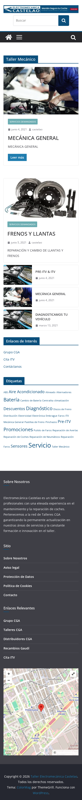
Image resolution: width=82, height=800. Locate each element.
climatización (61, 400)
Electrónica (38, 415)
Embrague (51, 415)
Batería (11, 399)
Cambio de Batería (30, 400)
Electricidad (24, 415)
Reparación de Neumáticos (45, 436)
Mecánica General (13, 422)
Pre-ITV (64, 421)
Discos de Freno (62, 409)
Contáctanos (12, 366)
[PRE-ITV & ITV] (17, 275)
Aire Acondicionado (27, 391)
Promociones (18, 429)
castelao (37, 129)
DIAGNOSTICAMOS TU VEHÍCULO (51, 316)
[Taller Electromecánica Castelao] (8, 37)
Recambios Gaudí (16, 648)
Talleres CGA (12, 630)
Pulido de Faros (43, 430)
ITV (67, 415)
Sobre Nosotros (15, 558)
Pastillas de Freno (34, 422)
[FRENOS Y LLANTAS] (41, 198)
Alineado (50, 392)
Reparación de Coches (16, 436)
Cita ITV (8, 359)
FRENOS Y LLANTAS (31, 233)
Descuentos (14, 408)
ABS (5, 392)
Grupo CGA (11, 352)
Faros (61, 415)
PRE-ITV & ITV (45, 272)
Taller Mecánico (61, 446)
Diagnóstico (39, 408)
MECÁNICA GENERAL (33, 137)
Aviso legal (11, 567)
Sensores (19, 446)
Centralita (47, 400)
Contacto (10, 595)
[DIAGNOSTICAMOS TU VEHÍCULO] (17, 320)
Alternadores (63, 392)
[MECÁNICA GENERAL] (41, 90)
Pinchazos (51, 422)
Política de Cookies (17, 586)
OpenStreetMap (67, 752)
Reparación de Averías (65, 430)
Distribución (10, 415)
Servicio (39, 445)
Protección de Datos (18, 577)
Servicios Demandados (23, 121)
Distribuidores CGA (17, 639)
